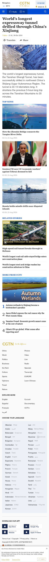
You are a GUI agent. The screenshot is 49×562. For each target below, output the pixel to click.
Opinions (5, 381)
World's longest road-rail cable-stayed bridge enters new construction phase (24, 257)
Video (26, 355)
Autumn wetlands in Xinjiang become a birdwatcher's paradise (22, 306)
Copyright (15, 539)
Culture (5, 372)
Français (5, 408)
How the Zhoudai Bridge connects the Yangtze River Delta (20, 133)
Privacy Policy (6, 559)
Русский (27, 399)
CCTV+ (27, 408)
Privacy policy (25, 539)
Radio (14, 12)
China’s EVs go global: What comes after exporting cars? (23, 330)
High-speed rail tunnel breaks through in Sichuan (22, 249)
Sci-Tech (5, 368)
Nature (4, 389)
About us (34, 539)
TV (24, 12)
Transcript (28, 372)
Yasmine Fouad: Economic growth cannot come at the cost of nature (26, 322)
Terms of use (6, 539)
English (5, 399)
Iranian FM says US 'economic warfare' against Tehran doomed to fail (21, 170)
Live (26, 359)
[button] (5, 66)
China (4, 351)
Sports (4, 376)
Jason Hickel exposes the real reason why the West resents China (25, 314)
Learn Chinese (30, 381)
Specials (27, 368)
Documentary (29, 403)
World (4, 355)
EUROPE (27, 376)
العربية (4, 412)
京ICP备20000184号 (25, 542)
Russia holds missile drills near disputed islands (22, 207)
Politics (4, 359)
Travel (4, 385)
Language (41, 3)
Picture (27, 351)
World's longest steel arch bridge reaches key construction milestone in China (21, 265)
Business (5, 364)
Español (5, 403)
